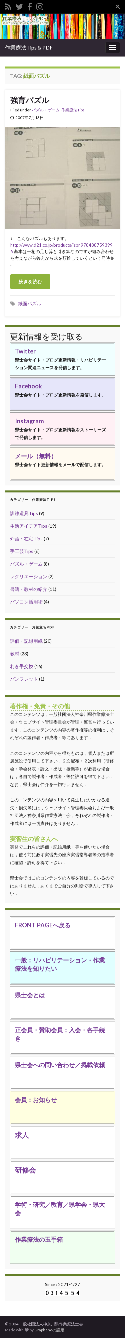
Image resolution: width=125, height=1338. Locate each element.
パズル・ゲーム (46, 109)
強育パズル (30, 99)
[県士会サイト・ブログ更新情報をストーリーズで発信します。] (39, 5)
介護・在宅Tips (26, 538)
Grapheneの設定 (49, 1329)
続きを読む (30, 281)
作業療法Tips (73, 109)
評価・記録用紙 (26, 641)
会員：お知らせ (36, 1099)
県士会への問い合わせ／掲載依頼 (60, 1064)
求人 (22, 1135)
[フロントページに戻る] (62, 26)
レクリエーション (28, 576)
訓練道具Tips (24, 513)
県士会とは (30, 995)
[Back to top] (110, 1323)
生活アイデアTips (28, 526)
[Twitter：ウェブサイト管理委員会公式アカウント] (19, 5)
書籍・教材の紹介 (28, 589)
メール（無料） (36, 456)
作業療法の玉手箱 (39, 1239)
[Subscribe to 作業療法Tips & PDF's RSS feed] (8, 5)
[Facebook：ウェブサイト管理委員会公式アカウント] (29, 5)
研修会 (25, 1169)
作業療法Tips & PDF (29, 47)
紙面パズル (29, 303)
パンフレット (24, 679)
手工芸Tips (21, 551)
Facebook (28, 386)
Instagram (29, 421)
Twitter (25, 351)
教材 (14, 653)
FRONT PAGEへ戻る (43, 925)
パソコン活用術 (26, 601)
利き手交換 (21, 666)
